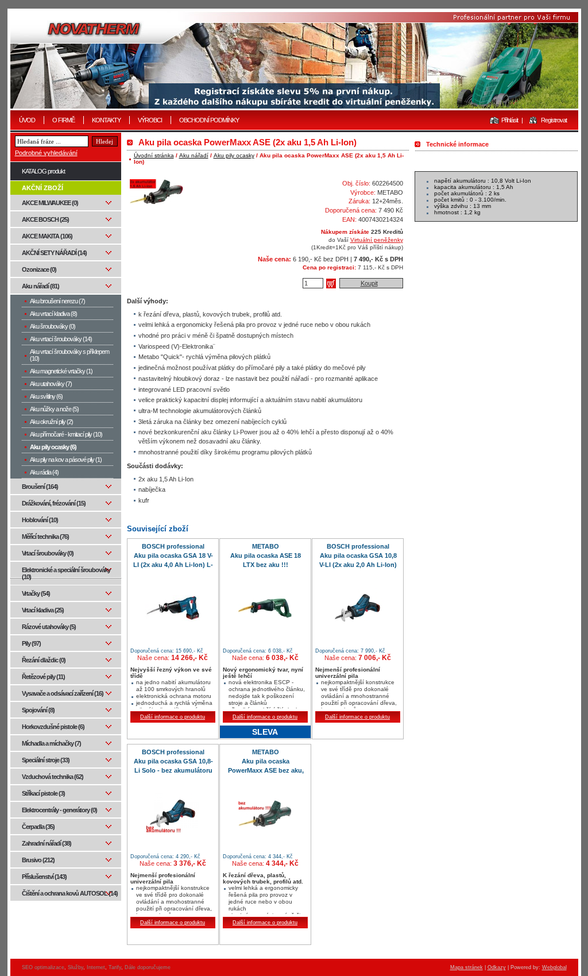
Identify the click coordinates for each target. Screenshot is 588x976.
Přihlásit (509, 120)
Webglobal (554, 967)
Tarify (115, 967)
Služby (75, 967)
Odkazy (497, 967)
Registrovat (554, 120)
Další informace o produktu (172, 717)
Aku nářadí (193, 155)
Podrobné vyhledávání (46, 152)
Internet (96, 967)
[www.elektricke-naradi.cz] (294, 60)
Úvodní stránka (154, 155)
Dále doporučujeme (148, 967)
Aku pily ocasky (234, 155)
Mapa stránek (466, 967)
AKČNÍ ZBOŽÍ (42, 187)
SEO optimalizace (43, 967)
